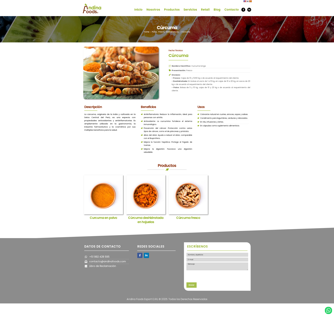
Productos (172, 9)
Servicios (190, 9)
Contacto (231, 9)
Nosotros (153, 9)
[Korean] (247, 1)
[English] (244, 1)
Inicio (138, 9)
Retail (205, 9)
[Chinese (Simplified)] (242, 1)
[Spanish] (250, 1)
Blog (217, 9)
